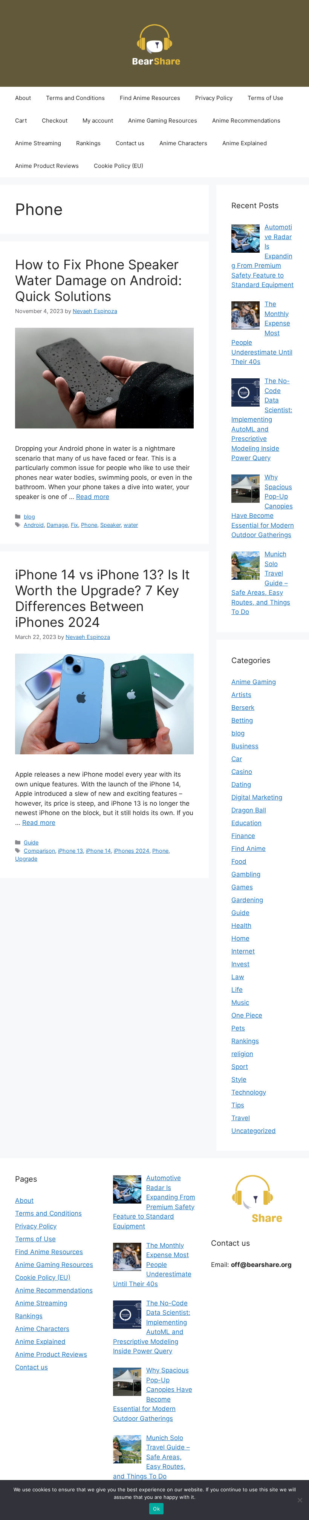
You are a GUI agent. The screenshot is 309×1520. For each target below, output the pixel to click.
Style (238, 1079)
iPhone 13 (70, 851)
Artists (241, 695)
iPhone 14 (98, 851)
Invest (240, 964)
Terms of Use (265, 97)
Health (241, 925)
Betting (242, 720)
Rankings (88, 143)
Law (237, 977)
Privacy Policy (214, 97)
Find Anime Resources (150, 97)
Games (242, 887)
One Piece (246, 1015)
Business (245, 746)
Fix (74, 525)
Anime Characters (183, 143)
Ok (156, 1509)
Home (240, 938)
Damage (57, 525)
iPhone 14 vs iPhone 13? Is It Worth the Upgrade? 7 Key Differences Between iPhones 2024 (102, 598)
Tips (237, 1105)
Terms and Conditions (75, 97)
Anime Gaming (253, 682)
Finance (243, 836)
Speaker (110, 525)
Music (240, 1002)
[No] (299, 1500)
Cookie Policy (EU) (118, 165)
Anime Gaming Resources (162, 120)
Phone (89, 525)
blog (29, 516)
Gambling (245, 874)
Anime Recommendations (246, 120)
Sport (239, 1066)
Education (246, 823)
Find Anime (248, 848)
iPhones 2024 (131, 851)
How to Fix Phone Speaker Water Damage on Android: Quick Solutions (98, 280)
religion (242, 1054)
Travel (240, 1118)
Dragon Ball (248, 810)
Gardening (247, 900)
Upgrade (26, 858)
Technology (248, 1092)
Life (237, 989)
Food (238, 861)
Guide (31, 842)
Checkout (54, 120)
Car (236, 759)
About (23, 97)
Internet (243, 951)
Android (34, 525)
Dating (241, 784)
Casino (241, 771)
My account (98, 120)
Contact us (130, 143)
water (131, 525)
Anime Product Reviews (47, 165)
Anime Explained (244, 143)
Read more (92, 497)
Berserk (242, 707)
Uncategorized (253, 1131)
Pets (238, 1028)
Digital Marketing (256, 797)
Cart (21, 120)
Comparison (39, 851)
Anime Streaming (38, 143)
